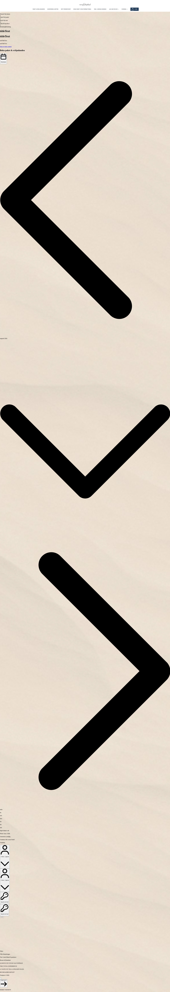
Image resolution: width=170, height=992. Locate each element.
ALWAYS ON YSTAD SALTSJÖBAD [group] (11, 963)
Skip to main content (6, 46)
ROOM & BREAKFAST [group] (7, 972)
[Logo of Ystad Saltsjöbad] (85, 4)
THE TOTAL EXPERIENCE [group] (8, 966)
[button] (85, 12)
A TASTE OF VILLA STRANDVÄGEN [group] (12, 969)
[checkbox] (85, 954)
